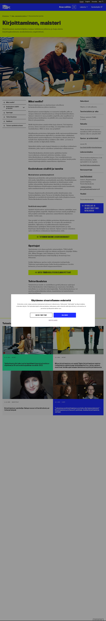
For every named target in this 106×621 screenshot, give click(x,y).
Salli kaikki (65, 315)
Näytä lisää (53, 320)
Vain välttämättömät (41, 315)
